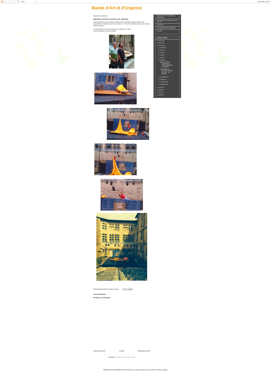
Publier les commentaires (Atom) (125, 357)
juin (161, 57)
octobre (162, 79)
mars (161, 50)
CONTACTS (160, 25)
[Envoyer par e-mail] (124, 289)
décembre (163, 84)
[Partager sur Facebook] (130, 289)
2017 (160, 92)
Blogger (165, 370)
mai (161, 55)
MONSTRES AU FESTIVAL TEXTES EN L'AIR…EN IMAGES (166, 72)
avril (161, 52)
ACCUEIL (159, 31)
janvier (162, 47)
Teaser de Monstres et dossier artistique (104, 31)
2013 (160, 43)
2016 (160, 90)
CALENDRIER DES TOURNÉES (166, 28)
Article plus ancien (144, 351)
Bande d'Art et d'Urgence (117, 7)
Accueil (121, 351)
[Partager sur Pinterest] (132, 289)
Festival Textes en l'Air (138, 22)
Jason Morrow (152, 370)
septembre (163, 77)
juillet (162, 60)
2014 (160, 45)
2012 (160, 40)
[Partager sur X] (128, 289)
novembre (163, 82)
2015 (160, 87)
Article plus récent (99, 351)
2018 (160, 95)
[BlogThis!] (126, 289)
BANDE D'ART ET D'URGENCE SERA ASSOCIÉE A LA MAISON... (166, 64)
